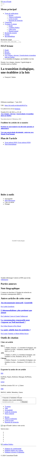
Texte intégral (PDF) (11, 142)
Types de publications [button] (11, 13)
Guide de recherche (11, 412)
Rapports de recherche (16, 20)
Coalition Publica (14, 27)
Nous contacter (9, 413)
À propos (14, 24)
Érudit (11, 26)
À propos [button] (8, 24)
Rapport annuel (13, 31)
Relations (8, 53)
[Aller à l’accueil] (6, 1)
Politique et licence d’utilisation (14, 452)
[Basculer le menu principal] (1, 5)
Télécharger (4, 279)
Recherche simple (6, 40)
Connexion (8, 22)
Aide (6, 408)
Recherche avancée (11, 33)
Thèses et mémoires (15, 17)
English (7, 34)
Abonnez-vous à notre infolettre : (12, 400)
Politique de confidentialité (13, 448)
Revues (11, 15)
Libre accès (12, 29)
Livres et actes (13, 19)
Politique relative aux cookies (14, 450)
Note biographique (10, 144)
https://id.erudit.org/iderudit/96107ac (16, 105)
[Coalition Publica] (7, 444)
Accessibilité (9, 410)
